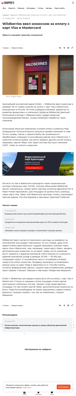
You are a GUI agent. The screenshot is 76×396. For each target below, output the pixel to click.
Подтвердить (63, 387)
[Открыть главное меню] (73, 3)
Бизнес (6, 48)
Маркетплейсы (17, 48)
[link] (38, 214)
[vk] (60, 48)
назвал (45, 115)
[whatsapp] (68, 48)
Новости (13, 15)
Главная (5, 15)
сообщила (40, 109)
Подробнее (26, 388)
